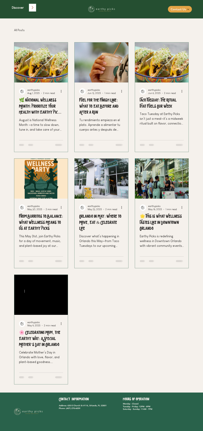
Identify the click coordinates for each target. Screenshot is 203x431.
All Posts (19, 30)
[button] (18, 7)
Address (62, 405)
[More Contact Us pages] (188, 9)
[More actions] (62, 91)
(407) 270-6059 (73, 408)
